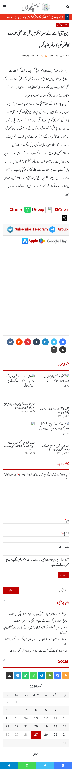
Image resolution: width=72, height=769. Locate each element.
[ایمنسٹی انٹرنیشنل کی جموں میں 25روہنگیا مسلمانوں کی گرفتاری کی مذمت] (53, 390)
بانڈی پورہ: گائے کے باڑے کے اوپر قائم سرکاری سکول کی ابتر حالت (38, 651)
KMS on (61, 210)
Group (38, 210)
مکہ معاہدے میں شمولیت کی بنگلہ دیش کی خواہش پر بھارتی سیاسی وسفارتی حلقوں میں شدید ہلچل (35, 630)
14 (26, 718)
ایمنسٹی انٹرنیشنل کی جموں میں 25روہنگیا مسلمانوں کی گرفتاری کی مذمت (54, 411)
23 (7, 726)
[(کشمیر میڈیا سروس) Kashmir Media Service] (36, 7)
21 (26, 726)
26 (46, 735)
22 (16, 726)
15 (16, 718)
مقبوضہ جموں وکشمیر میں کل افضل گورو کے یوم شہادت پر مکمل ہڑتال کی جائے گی (55, 448)
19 (46, 726)
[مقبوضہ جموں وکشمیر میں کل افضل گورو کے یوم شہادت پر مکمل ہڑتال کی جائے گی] (53, 432)
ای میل (65, 533)
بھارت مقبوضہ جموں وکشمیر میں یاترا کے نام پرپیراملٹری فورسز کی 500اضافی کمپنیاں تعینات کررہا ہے (19, 446)
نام (67, 520)
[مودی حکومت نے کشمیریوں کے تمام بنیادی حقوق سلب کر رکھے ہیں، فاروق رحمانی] (19, 387)
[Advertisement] (36, 290)
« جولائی (36, 754)
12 (46, 718)
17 (64, 726)
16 (7, 718)
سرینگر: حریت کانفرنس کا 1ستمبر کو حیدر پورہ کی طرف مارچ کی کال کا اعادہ (38, 614)
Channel (17, 210)
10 (64, 718)
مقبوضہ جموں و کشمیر (62, 25)
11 (55, 718)
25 (55, 735)
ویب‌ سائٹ (64, 547)
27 (36, 735)
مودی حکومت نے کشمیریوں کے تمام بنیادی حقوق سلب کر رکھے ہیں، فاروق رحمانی (19, 406)
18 (55, 726)
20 (36, 726)
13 (36, 718)
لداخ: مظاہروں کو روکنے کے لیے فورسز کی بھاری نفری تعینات (40, 621)
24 (64, 735)
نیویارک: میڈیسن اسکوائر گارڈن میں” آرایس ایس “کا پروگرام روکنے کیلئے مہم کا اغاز (36, 642)
